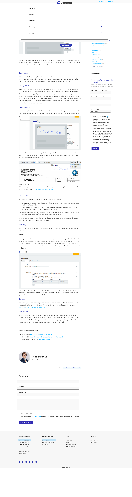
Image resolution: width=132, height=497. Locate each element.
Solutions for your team (24, 442)
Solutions (30, 14)
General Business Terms (71, 444)
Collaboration (96, 54)
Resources (30, 27)
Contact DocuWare (94, 440)
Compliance (96, 57)
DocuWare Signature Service (44, 189)
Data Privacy (69, 442)
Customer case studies (24, 446)
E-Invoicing (95, 61)
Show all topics (98, 66)
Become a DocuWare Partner (48, 440)
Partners (29, 39)
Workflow (66, 367)
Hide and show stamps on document (41, 334)
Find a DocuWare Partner (48, 442)
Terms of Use (69, 440)
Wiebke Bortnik (39, 356)
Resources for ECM (23, 449)
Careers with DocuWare (24, 451)
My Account (45, 444)
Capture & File (96, 50)
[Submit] (108, 46)
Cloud (94, 52)
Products (30, 20)
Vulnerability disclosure (71, 446)
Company (30, 33)
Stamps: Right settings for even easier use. (32, 307)
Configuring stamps (44, 339)
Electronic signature (98, 63)
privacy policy (37, 416)
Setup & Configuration (75, 367)
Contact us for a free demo (25, 440)
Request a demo (65, 51)
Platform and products (24, 444)
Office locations (93, 442)
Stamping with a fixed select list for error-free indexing (47, 337)
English (110, 1)
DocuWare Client (97, 59)
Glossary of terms (22, 453)
